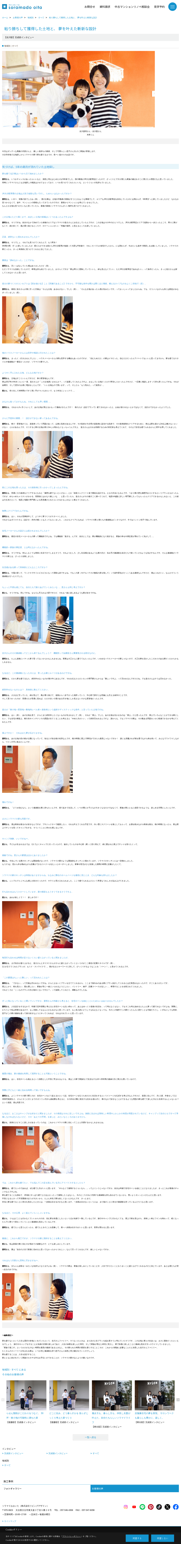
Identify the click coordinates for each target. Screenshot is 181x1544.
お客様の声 (97, 1488)
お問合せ (89, 6)
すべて (96, 1453)
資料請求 (105, 6)
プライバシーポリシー (71, 1536)
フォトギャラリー (13, 1488)
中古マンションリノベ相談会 (132, 6)
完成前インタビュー (13, 1453)
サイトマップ (10, 1521)
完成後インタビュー (58, 1453)
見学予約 (159, 6)
